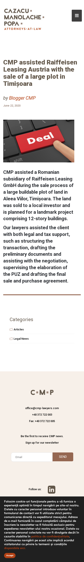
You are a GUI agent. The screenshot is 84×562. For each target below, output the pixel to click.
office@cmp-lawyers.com (42, 408)
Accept (9, 555)
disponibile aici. (15, 548)
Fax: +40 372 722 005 (42, 421)
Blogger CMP (22, 98)
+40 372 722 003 (42, 414)
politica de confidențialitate (50, 536)
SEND (63, 457)
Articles (19, 329)
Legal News (21, 338)
